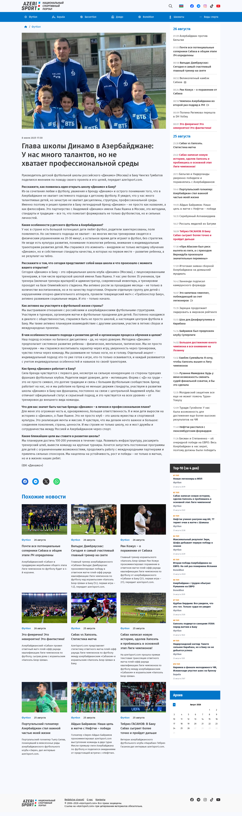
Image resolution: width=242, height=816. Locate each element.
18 (182, 724)
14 (202, 719)
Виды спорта (211, 16)
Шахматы (179, 16)
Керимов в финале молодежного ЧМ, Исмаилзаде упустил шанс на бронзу (195, 669)
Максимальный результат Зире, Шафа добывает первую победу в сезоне (193, 542)
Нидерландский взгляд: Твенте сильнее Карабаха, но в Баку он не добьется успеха (193, 647)
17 (174, 724)
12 (188, 719)
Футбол (33, 16)
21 (202, 724)
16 (216, 719)
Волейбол (148, 16)
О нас (90, 799)
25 (182, 728)
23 (216, 724)
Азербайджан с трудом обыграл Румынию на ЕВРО (192, 585)
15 (209, 719)
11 (181, 719)
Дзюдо (119, 16)
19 (188, 724)
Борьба (61, 16)
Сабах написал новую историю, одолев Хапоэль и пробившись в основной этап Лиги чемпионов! (192, 499)
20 (195, 724)
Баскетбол (90, 16)
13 (195, 719)
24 (174, 728)
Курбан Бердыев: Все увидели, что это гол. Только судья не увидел (193, 605)
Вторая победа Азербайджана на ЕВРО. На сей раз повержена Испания (195, 564)
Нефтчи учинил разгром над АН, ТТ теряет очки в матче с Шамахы (193, 521)
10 (174, 719)
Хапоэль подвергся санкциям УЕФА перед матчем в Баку (194, 625)
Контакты (100, 799)
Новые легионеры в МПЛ (187, 478)
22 (210, 724)
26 (188, 728)
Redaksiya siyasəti (74, 799)
